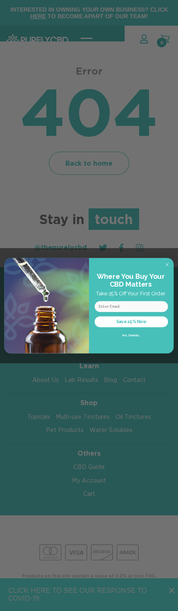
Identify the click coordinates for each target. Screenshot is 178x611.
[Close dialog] (167, 264)
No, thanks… (131, 335)
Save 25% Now (131, 321)
